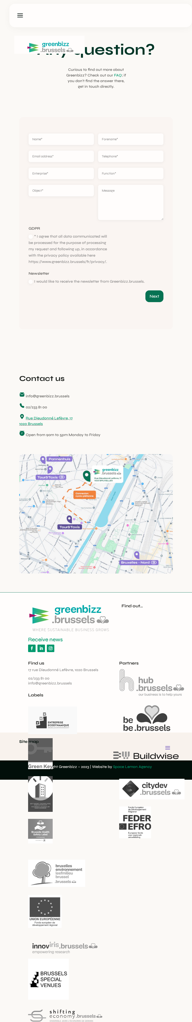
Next (154, 296)
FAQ (118, 75)
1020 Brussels (31, 424)
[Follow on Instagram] (50, 648)
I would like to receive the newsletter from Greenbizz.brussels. (89, 281)
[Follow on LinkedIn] (41, 648)
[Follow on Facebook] (32, 648)
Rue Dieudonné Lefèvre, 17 (49, 418)
